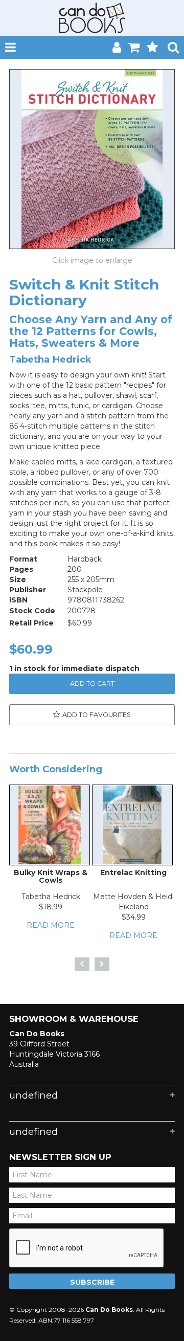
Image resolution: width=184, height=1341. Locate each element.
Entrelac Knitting (133, 872)
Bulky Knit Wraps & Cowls (50, 876)
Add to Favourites (96, 715)
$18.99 (50, 906)
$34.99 (134, 917)
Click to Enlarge (92, 260)
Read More (51, 925)
